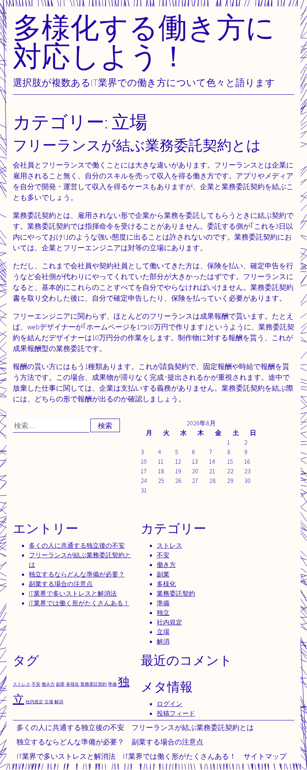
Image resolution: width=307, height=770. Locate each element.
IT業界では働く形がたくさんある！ (179, 756)
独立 (163, 612)
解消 (163, 641)
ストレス (169, 545)
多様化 (166, 584)
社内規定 (169, 622)
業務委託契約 (176, 593)
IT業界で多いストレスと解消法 (66, 756)
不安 (163, 555)
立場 (163, 632)
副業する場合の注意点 (167, 741)
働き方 (166, 565)
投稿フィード (176, 713)
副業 (163, 574)
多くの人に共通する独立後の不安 (70, 727)
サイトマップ (265, 756)
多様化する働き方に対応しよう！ (144, 41)
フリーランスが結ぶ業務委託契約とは (193, 727)
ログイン (169, 704)
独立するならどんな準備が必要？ (70, 741)
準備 (163, 603)
